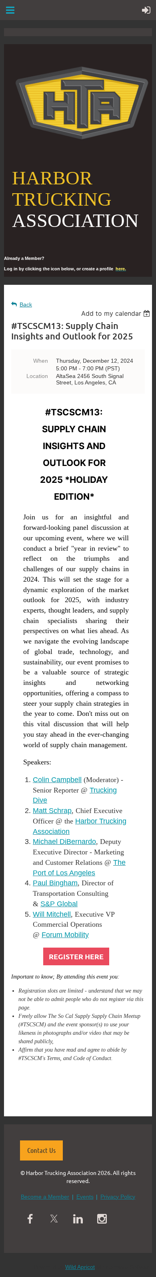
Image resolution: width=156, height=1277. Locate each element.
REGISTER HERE (76, 956)
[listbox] (116, 313)
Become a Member (45, 1196)
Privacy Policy (117, 1196)
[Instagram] (102, 1219)
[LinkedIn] (78, 1219)
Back (26, 304)
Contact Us (41, 1150)
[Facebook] (30, 1219)
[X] (54, 1219)
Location (37, 376)
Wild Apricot (80, 1267)
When (40, 361)
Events (85, 1196)
